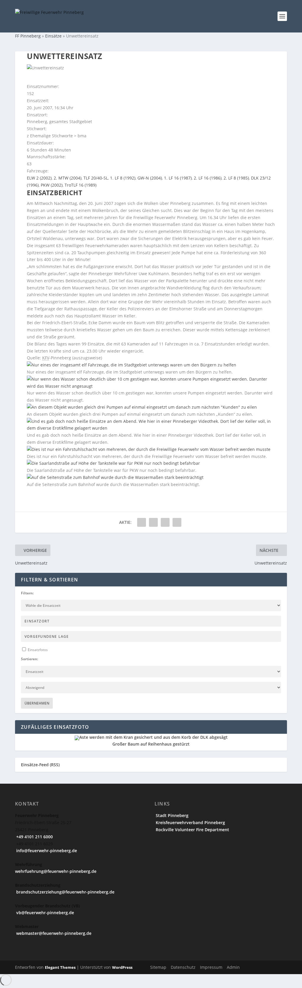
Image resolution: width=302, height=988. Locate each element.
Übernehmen (36, 703)
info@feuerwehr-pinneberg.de (46, 850)
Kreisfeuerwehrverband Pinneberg (190, 822)
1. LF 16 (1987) (178, 178)
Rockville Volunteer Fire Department (192, 829)
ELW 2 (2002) (39, 178)
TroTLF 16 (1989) (80, 185)
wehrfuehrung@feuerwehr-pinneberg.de (55, 871)
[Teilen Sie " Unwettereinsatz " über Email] (165, 522)
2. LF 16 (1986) (207, 178)
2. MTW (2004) (67, 178)
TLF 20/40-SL (95, 178)
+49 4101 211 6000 (34, 836)
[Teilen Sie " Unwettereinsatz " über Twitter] (153, 522)
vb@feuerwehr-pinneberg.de (44, 912)
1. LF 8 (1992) (122, 178)
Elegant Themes (60, 967)
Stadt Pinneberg (171, 815)
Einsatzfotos (37, 649)
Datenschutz (183, 967)
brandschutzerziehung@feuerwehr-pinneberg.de (64, 892)
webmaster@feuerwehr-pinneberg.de (53, 933)
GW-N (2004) (149, 178)
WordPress (122, 967)
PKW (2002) (52, 185)
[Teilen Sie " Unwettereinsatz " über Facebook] (141, 522)
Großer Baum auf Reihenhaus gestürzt (151, 744)
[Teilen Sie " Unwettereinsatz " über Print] (177, 522)
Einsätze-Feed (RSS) (40, 764)
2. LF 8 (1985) (236, 178)
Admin (233, 967)
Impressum (211, 967)
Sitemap (158, 967)
